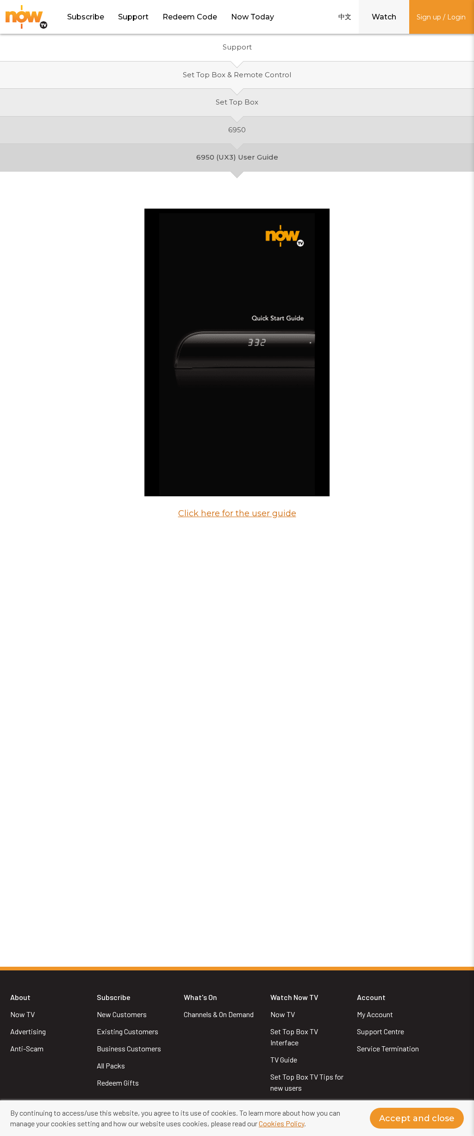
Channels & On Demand (219, 1014)
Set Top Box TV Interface (294, 1037)
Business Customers (129, 1048)
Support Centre (380, 1031)
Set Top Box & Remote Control (237, 74)
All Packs (111, 1065)
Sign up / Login (441, 17)
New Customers (122, 1014)
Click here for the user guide (237, 513)
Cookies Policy (281, 1123)
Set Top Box (237, 102)
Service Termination (388, 1048)
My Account (375, 1014)
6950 (237, 129)
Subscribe (85, 16)
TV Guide (283, 1059)
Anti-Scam (27, 1048)
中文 (344, 16)
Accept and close (417, 1118)
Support (133, 16)
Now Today (252, 16)
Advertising (28, 1031)
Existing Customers (127, 1031)
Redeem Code (189, 16)
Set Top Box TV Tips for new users (307, 1082)
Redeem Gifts (118, 1082)
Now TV (22, 1014)
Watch (384, 16)
